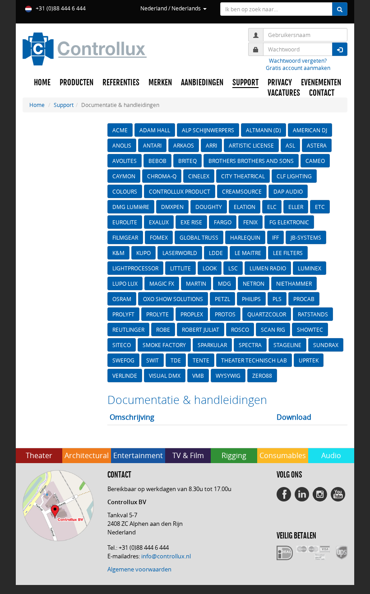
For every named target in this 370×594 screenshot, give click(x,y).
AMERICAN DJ (310, 130)
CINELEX (198, 176)
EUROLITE (124, 222)
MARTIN (196, 283)
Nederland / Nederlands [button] (171, 8)
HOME (42, 82)
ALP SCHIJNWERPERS (208, 130)
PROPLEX (191, 314)
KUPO (143, 252)
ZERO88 (262, 375)
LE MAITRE (248, 252)
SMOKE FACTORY (164, 344)
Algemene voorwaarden (139, 569)
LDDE (216, 252)
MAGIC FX (161, 283)
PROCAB (303, 298)
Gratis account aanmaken (298, 67)
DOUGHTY (208, 206)
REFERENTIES (120, 82)
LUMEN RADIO (268, 268)
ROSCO (240, 329)
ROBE (163, 329)
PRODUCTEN (76, 82)
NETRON (253, 283)
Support (64, 104)
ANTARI (152, 145)
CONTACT (321, 92)
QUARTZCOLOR (266, 314)
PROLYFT (123, 314)
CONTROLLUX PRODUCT (179, 191)
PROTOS (225, 314)
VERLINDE (124, 375)
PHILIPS (251, 298)
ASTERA (317, 145)
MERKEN (160, 82)
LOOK (210, 268)
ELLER (295, 206)
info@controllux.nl (166, 556)
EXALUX (159, 222)
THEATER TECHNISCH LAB (254, 360)
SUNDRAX (325, 344)
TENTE (201, 360)
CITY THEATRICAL (243, 176)
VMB (198, 375)
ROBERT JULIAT (200, 329)
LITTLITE (180, 268)
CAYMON (123, 176)
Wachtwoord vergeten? (298, 60)
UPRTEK (309, 360)
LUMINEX (309, 268)
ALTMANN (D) (263, 130)
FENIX (250, 222)
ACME (120, 130)
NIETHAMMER (294, 283)
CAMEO (315, 160)
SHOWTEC (310, 329)
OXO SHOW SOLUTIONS (173, 298)
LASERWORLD (179, 252)
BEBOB (157, 160)
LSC (233, 268)
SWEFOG (123, 360)
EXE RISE (191, 222)
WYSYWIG (228, 375)
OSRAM (121, 298)
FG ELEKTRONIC (289, 222)
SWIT (152, 360)
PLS (277, 298)
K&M (118, 252)
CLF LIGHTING (294, 176)
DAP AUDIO (288, 191)
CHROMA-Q (161, 176)
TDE (176, 360)
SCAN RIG (273, 329)
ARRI (211, 145)
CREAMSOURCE (242, 191)
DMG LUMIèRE (130, 206)
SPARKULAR (212, 344)
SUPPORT (245, 82)
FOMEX (159, 237)
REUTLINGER (128, 329)
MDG (224, 283)
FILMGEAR (125, 237)
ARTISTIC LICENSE (251, 145)
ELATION (244, 206)
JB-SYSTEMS (306, 237)
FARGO (222, 222)
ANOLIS (121, 145)
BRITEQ (187, 160)
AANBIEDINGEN (202, 82)
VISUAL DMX (164, 375)
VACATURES (284, 92)
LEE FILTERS (288, 252)
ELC (272, 206)
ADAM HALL (154, 130)
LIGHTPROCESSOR (135, 268)
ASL (290, 145)
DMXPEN (172, 206)
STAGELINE (287, 344)
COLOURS (124, 191)
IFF (275, 237)
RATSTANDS (313, 314)
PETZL (222, 298)
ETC (320, 206)
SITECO (121, 344)
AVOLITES (124, 160)
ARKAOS (183, 145)
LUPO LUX (125, 283)
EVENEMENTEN (321, 82)
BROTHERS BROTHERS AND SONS (251, 160)
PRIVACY (280, 82)
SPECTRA (250, 344)
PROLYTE (157, 314)
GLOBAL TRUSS (199, 237)
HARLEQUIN (245, 237)
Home (37, 104)
